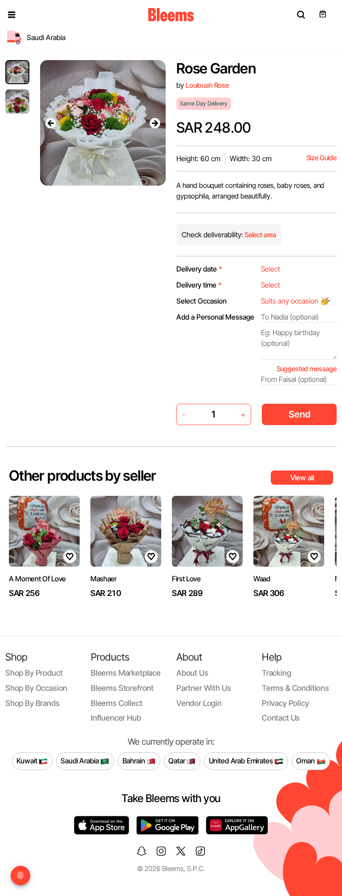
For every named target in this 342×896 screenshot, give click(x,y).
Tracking (276, 672)
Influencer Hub (116, 717)
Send (299, 414)
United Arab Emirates (242, 760)
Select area (259, 235)
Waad (261, 578)
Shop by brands (32, 703)
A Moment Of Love (37, 578)
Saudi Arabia (80, 760)
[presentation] (50, 123)
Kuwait (27, 760)
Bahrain (134, 760)
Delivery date (199, 268)
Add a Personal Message (215, 316)
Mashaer (103, 578)
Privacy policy (285, 703)
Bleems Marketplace (126, 672)
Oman (306, 760)
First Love (186, 578)
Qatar (177, 760)
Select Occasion (201, 300)
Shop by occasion (36, 688)
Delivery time (199, 284)
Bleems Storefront (122, 688)
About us (192, 672)
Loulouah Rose (207, 85)
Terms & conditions (295, 688)
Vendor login (199, 703)
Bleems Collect (116, 703)
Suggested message (307, 369)
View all (302, 477)
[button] (11, 15)
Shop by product (33, 672)
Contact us (281, 717)
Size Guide (321, 158)
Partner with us (203, 688)
